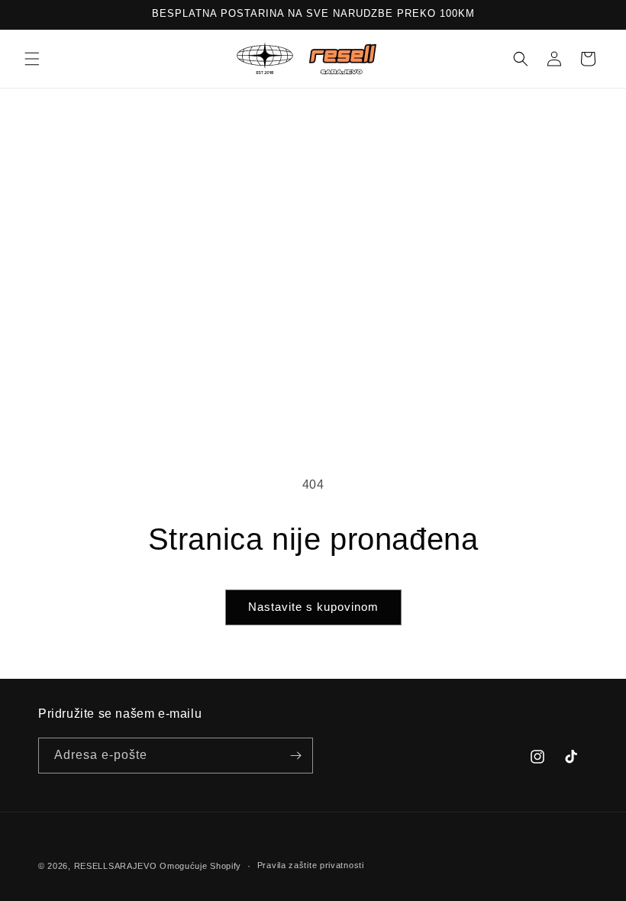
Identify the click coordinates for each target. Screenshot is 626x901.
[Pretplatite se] (295, 755)
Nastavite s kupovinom (313, 606)
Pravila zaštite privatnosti (310, 865)
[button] (32, 59)
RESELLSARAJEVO (115, 865)
